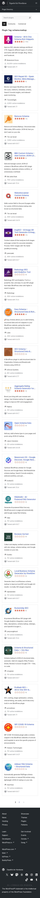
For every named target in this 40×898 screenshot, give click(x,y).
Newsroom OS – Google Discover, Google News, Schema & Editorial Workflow (24, 458)
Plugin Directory (7, 9)
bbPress (6, 857)
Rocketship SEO (21, 608)
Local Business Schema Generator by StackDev (24, 572)
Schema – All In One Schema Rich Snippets (24, 38)
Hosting (5, 821)
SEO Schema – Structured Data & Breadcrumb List (22, 350)
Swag (24, 842)
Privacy (5, 825)
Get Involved (26, 832)
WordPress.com (9, 849)
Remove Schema (21, 116)
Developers (6, 839)
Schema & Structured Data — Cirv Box (23, 649)
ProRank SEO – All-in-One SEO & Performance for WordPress (21, 688)
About (4, 814)
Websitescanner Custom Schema (21, 194)
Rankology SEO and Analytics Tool (22, 271)
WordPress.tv (8, 842)
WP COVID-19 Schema (24, 724)
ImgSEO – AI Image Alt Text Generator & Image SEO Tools (24, 231)
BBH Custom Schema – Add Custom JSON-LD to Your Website (24, 154)
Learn (4, 832)
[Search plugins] (30, 18)
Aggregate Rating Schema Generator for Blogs (24, 387)
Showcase (25, 814)
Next (23, 802)
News (4, 817)
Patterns (24, 825)
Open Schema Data (22, 423)
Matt (5, 853)
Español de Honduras (15, 870)
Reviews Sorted (21, 534)
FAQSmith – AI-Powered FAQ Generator (25, 498)
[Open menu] (36, 3)
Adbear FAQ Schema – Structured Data (23, 765)
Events (23, 835)
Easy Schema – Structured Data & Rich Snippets (24, 310)
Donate (25, 839)
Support (5, 835)
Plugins (23, 821)
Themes (24, 817)
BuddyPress (7, 860)
